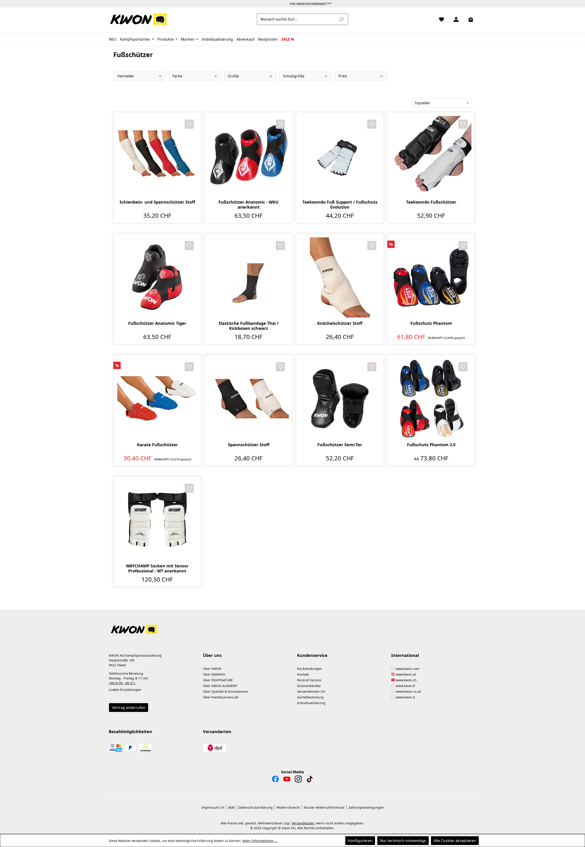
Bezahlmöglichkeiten (130, 731)
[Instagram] (298, 780)
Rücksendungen (309, 668)
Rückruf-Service (309, 680)
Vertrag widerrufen (128, 707)
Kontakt (303, 674)
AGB (231, 807)
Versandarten (217, 731)
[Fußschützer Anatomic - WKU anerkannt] (249, 156)
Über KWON (212, 668)
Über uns (212, 655)
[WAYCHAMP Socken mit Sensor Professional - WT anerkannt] (157, 520)
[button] (292, 626)
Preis (342, 76)
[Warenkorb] (469, 19)
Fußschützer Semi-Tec (339, 444)
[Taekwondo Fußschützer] (431, 156)
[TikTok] (309, 780)
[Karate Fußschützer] (157, 399)
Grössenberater (309, 686)
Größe (233, 76)
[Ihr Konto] (454, 19)
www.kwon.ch (406, 680)
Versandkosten (303, 823)
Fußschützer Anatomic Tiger (157, 323)
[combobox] (297, 19)
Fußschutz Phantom (431, 323)
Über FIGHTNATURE (218, 680)
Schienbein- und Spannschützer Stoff (157, 202)
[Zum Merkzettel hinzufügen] (189, 124)
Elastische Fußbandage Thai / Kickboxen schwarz (249, 326)
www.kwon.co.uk (408, 691)
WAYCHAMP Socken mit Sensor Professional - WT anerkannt (157, 568)
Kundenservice (312, 655)
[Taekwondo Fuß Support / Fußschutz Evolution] (340, 156)
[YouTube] (286, 780)
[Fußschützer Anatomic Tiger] (157, 277)
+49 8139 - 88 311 (122, 683)
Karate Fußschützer (157, 444)
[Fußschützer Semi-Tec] (340, 399)
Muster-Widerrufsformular (324, 807)
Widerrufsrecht (288, 807)
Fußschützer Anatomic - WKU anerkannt (248, 204)
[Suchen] (341, 19)
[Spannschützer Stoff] (249, 399)
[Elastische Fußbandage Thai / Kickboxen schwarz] (249, 277)
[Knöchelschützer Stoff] (340, 277)
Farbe (177, 76)
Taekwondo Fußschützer (431, 202)
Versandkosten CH (311, 691)
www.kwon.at (406, 674)
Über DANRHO (214, 674)
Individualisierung (311, 703)
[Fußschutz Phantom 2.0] (431, 399)
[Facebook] (275, 780)
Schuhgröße (293, 76)
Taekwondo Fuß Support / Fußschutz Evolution (340, 204)
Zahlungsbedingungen (366, 807)
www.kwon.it (405, 697)
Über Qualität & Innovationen (225, 691)
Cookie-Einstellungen (125, 689)
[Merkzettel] (439, 19)
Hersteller (125, 76)
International (405, 655)
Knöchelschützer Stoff (339, 323)
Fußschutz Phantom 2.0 (431, 444)
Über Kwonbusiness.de (220, 697)
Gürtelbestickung (310, 697)
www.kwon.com (407, 668)
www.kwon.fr (405, 686)
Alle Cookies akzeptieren (455, 840)
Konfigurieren (360, 840)
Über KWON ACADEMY (220, 686)
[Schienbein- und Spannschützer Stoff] (157, 156)
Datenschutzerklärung (255, 807)
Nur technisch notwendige (403, 840)
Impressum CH (212, 807)
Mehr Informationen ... (259, 841)
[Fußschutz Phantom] (431, 277)
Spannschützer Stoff (248, 444)
